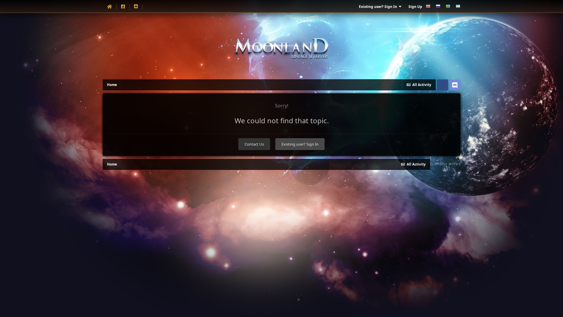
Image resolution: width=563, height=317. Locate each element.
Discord (454, 84)
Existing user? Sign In (379, 6)
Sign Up (415, 6)
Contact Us (254, 144)
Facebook (442, 84)
